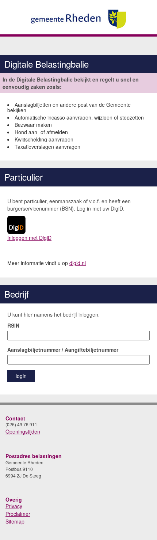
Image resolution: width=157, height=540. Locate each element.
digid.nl (77, 263)
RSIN (13, 325)
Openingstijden (22, 431)
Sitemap (14, 521)
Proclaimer (17, 513)
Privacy (13, 506)
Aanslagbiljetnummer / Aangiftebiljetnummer (62, 349)
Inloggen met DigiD (29, 237)
